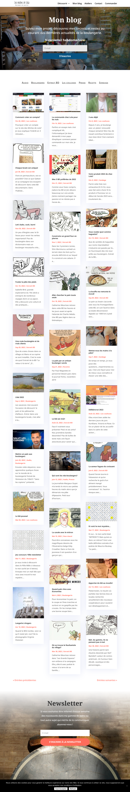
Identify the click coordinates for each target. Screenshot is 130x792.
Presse (82, 82)
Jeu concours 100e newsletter (28, 554)
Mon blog (77, 4)
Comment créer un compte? (27, 117)
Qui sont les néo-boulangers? (64, 475)
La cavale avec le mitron (62, 532)
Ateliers (88, 4)
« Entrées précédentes (24, 680)
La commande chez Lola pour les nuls (65, 118)
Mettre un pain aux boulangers (23, 455)
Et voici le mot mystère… (99, 526)
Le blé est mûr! (58, 419)
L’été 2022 (19, 397)
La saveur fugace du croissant (102, 466)
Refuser (73, 789)
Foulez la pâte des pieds (25, 282)
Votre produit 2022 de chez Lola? (100, 175)
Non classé (67, 536)
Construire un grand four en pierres (64, 237)
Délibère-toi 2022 (96, 409)
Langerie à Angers (23, 623)
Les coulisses (69, 82)
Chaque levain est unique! (26, 168)
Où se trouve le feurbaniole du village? (64, 646)
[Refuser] (127, 786)
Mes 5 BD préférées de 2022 (64, 179)
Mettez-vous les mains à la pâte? (100, 351)
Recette (92, 82)
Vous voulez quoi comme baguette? (100, 233)
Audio (25, 82)
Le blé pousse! (21, 516)
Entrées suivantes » (107, 680)
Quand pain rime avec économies (61, 590)
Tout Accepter (61, 789)
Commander (111, 4)
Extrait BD (53, 82)
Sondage (103, 82)
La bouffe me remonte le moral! (99, 292)
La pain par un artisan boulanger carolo (61, 361)
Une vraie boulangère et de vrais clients (27, 342)
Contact (98, 4)
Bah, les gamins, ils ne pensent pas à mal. (98, 641)
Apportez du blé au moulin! (101, 583)
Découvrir (62, 4)
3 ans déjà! (93, 117)
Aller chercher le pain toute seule (64, 296)
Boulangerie (38, 82)
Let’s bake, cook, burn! (25, 224)
